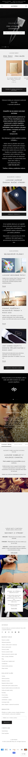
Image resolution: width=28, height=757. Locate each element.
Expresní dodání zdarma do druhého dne (11, 688)
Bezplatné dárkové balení (7, 683)
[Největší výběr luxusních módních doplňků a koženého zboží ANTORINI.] (14, 6)
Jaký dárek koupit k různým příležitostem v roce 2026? (13, 348)
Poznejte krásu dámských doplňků (14, 90)
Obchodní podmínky (6, 642)
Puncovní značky (14, 608)
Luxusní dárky (21, 422)
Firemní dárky (5, 695)
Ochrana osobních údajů (7, 652)
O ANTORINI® (5, 697)
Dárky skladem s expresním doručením (10, 704)
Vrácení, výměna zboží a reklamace (9, 644)
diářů (25, 541)
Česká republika (5, 733)
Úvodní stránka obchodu (7, 666)
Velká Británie (5, 731)
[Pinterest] (12, 632)
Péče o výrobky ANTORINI (7, 656)
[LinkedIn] (18, 632)
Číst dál (4, 286)
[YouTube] (15, 632)
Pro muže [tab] (20, 56)
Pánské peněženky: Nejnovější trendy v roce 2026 (12, 310)
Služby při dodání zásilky (7, 690)
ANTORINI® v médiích (7, 699)
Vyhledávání (4, 663)
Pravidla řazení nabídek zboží (8, 661)
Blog (3, 659)
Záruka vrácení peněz (6, 647)
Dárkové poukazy (5, 678)
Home (2, 619)
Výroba (3, 676)
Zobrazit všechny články (14, 367)
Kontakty (4, 692)
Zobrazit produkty (14, 214)
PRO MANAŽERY (8, 619)
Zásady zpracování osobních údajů (9, 654)
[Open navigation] (2, 6)
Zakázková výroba (6, 681)
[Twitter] (5, 632)
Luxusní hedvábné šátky (14, 275)
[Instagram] (8, 632)
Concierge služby (5, 702)
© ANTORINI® (14, 739)
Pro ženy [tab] (8, 56)
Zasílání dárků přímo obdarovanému (10, 685)
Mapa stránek (5, 668)
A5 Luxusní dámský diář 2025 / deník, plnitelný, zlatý (14, 79)
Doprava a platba (5, 640)
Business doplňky (17, 619)
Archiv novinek (14, 552)
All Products (24, 619)
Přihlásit (7, 722)
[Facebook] (2, 632)
